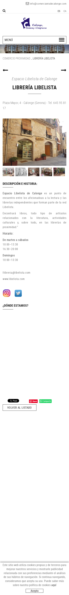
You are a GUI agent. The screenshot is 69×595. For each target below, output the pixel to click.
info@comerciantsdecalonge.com (48, 3)
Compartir (46, 401)
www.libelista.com (14, 279)
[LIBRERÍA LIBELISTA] (34, 142)
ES (59, 11)
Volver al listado (19, 408)
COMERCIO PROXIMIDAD (16, 58)
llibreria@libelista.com (16, 272)
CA (65, 11)
